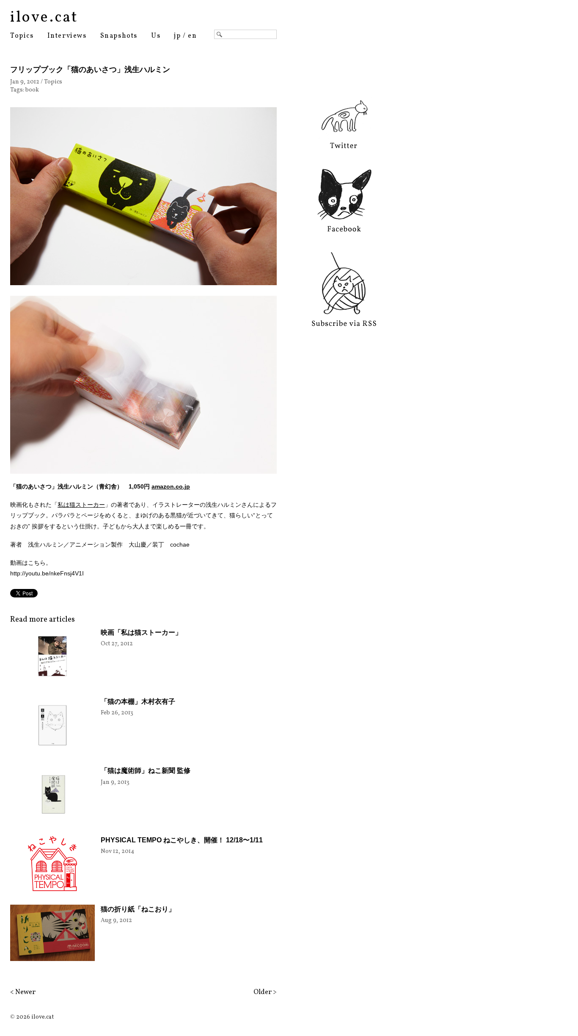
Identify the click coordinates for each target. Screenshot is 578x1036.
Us (155, 36)
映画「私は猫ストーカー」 (141, 632)
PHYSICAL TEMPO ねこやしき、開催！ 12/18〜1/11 (182, 840)
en (192, 36)
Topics (22, 36)
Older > (265, 992)
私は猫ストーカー (81, 504)
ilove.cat (44, 17)
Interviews (67, 36)
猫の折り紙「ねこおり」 (138, 909)
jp (177, 36)
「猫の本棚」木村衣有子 (138, 701)
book (32, 90)
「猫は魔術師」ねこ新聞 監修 (145, 770)
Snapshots (119, 36)
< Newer (23, 992)
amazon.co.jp (170, 486)
